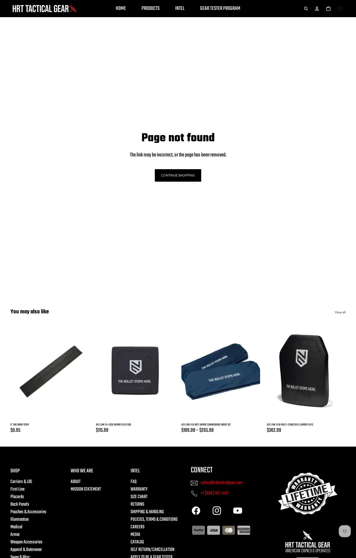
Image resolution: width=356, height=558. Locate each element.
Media (135, 534)
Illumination (19, 519)
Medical (16, 527)
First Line (17, 489)
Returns (137, 504)
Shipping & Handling (147, 512)
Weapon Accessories (26, 542)
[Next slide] (164, 371)
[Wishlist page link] (339, 8)
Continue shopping (178, 175)
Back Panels (19, 504)
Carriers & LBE (21, 482)
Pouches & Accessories (28, 512)
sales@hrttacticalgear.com (221, 483)
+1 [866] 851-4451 (215, 493)
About (76, 482)
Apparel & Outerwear (26, 550)
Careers (137, 527)
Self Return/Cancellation (152, 550)
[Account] (317, 8)
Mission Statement (86, 489)
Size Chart (139, 497)
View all (340, 312)
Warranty (139, 489)
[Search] (306, 8)
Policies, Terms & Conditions (154, 519)
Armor (15, 534)
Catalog (137, 542)
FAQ (134, 482)
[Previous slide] (106, 371)
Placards (17, 497)
